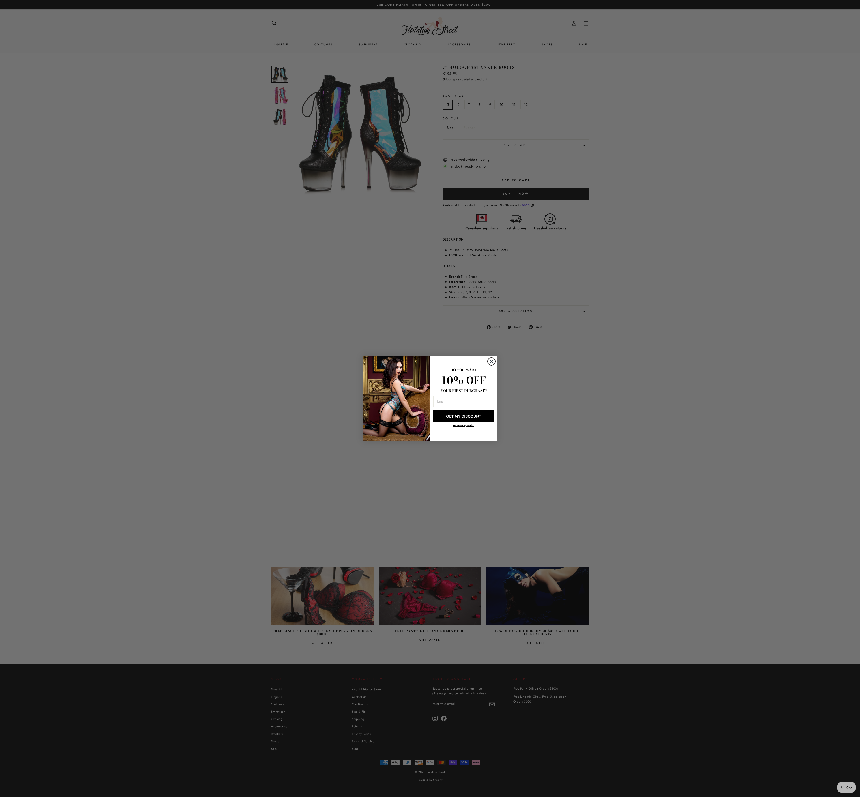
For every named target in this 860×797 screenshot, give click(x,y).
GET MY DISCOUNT (463, 416)
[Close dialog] (491, 361)
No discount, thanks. (463, 425)
